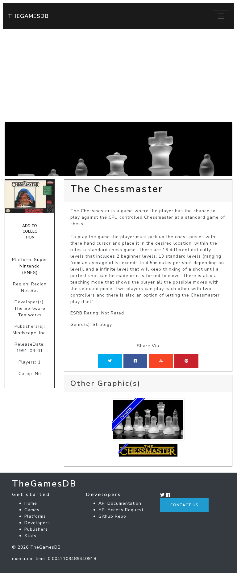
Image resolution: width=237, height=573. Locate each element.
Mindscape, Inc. (30, 333)
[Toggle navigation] (221, 16)
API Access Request (120, 510)
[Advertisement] (118, 75)
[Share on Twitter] (110, 361)
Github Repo (112, 516)
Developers (37, 523)
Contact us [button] (184, 505)
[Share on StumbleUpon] (161, 361)
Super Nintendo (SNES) (33, 266)
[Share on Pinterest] (186, 361)
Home (30, 503)
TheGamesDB (28, 16)
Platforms (35, 516)
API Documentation (119, 503)
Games (32, 510)
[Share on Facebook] (135, 361)
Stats (30, 536)
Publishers (36, 529)
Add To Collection (29, 231)
